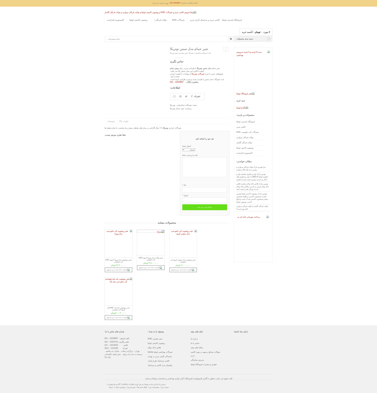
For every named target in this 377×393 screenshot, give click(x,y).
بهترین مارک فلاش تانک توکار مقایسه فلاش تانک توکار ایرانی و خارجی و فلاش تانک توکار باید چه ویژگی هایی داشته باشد (252, 186)
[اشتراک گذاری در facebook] (191, 96)
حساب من (165, 387)
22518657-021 (175, 3)
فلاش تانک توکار (154, 347)
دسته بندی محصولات (245, 39)
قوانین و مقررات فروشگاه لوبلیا (203, 364)
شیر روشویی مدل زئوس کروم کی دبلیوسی (183, 261)
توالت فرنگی (161, 20)
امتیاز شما (186, 146)
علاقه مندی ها (142, 387)
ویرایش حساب (120, 387)
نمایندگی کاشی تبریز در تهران (160, 356)
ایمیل (185, 195)
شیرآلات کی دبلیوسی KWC (247, 132)
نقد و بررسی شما (190, 155)
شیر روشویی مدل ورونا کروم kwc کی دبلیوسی (118, 261)
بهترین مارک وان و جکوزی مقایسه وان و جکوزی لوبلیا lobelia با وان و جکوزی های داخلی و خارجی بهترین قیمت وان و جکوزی (252, 177)
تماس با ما (195, 343)
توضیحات (111, 121)
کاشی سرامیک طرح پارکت (158, 361)
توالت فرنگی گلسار (151, 30)
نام (184, 185)
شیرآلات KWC (178, 20)
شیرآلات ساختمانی (201, 53)
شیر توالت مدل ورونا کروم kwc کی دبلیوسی (151, 259)
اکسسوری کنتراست (115, 20)
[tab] (111, 121)
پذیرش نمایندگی (197, 360)
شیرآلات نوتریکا (198, 74)
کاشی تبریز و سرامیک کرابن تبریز (205, 20)
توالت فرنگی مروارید (152, 26)
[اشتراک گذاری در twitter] (186, 96)
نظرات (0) (123, 121)
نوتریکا (191, 53)
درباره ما (194, 339)
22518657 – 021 (177, 82)
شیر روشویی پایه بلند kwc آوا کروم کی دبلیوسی (119, 309)
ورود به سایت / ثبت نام (160, 3)
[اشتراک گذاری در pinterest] (180, 96)
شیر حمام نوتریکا (177, 108)
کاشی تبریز (240, 127)
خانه (209, 53)
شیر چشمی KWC (155, 339)
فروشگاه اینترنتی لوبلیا (232, 20)
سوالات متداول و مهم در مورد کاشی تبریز (205, 354)
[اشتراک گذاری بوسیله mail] (174, 96)
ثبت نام (153, 43)
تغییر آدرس (131, 387)
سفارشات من (154, 387)
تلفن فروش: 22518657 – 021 (117, 338)
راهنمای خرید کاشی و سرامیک (160, 365)
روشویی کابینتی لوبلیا (138, 20)
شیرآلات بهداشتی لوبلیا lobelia (160, 352)
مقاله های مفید (197, 347)
